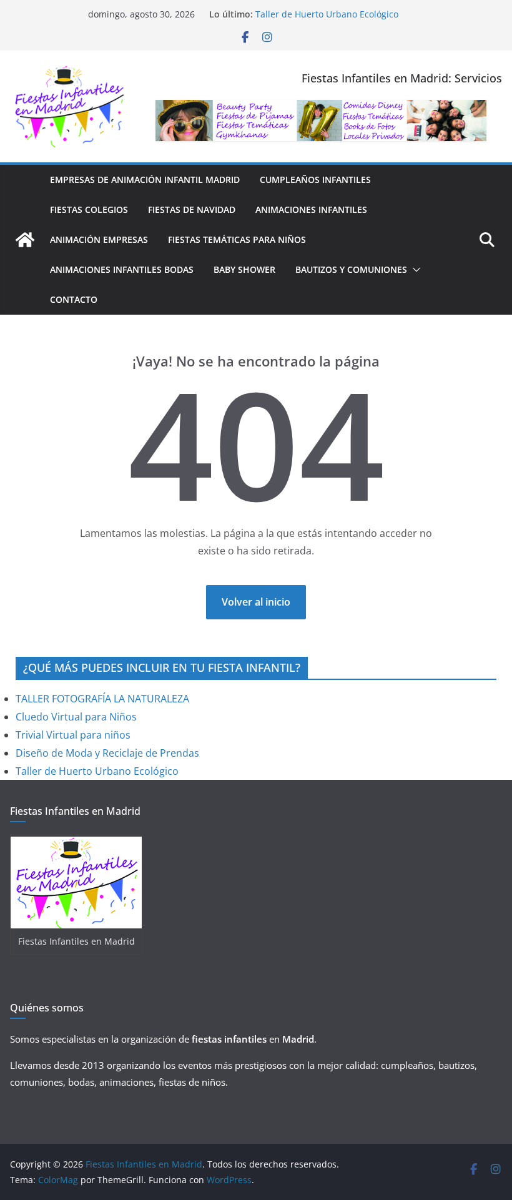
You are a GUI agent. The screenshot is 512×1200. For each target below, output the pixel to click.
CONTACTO (73, 299)
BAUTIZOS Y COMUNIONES (351, 269)
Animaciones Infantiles (311, 209)
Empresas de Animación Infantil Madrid (145, 179)
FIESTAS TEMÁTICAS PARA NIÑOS (237, 239)
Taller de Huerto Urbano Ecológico (326, 14)
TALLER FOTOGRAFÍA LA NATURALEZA (102, 699)
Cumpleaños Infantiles (315, 179)
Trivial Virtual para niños (73, 735)
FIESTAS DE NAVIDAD (191, 209)
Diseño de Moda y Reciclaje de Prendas (107, 753)
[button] (414, 269)
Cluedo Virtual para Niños (76, 717)
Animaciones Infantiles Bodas (122, 269)
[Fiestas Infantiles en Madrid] (25, 240)
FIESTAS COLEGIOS (89, 209)
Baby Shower (244, 269)
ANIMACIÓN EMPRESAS (99, 239)
